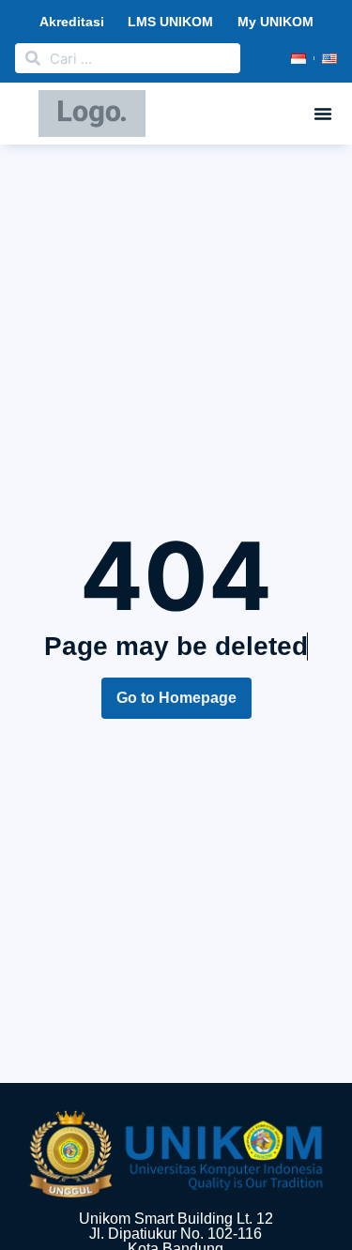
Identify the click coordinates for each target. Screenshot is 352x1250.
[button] (323, 113)
